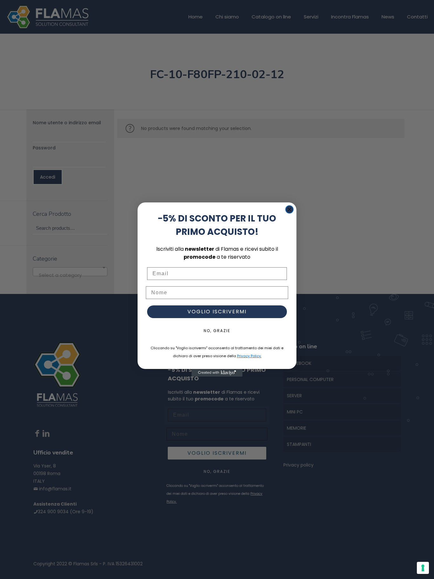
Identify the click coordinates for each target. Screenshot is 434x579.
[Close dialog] (289, 209)
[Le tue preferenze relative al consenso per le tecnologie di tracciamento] (423, 568)
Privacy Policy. (249, 355)
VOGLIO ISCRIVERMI (217, 311)
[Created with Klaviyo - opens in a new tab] (217, 373)
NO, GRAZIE (217, 330)
